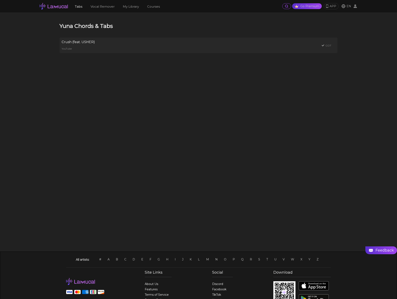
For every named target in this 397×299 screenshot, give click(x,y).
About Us (151, 284)
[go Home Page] (54, 6)
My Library (131, 6)
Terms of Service (157, 295)
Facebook (219, 289)
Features (151, 289)
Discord (217, 284)
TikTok (216, 295)
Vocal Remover (103, 6)
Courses (153, 6)
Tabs (78, 6)
